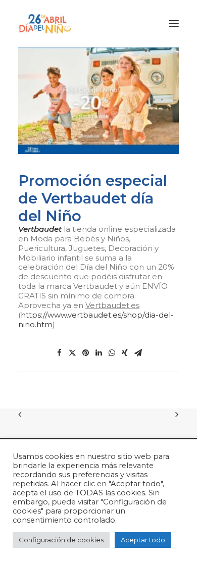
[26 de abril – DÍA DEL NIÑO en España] (45, 24)
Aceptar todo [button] (143, 540)
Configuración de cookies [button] (61, 540)
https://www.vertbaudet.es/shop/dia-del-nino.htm (96, 319)
